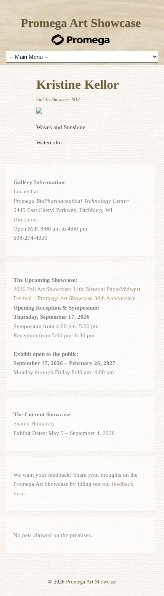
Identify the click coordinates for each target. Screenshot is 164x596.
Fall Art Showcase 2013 (58, 99)
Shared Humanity (34, 424)
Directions (25, 220)
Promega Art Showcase (81, 23)
